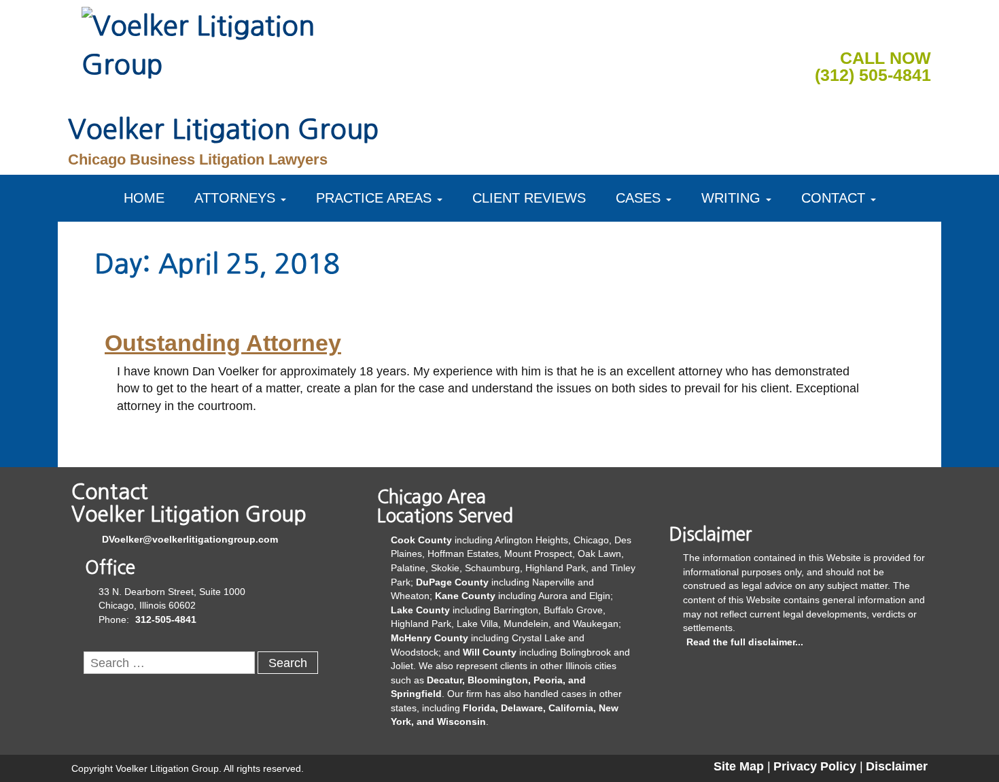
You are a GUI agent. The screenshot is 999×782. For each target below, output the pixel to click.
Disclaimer (897, 766)
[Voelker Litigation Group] (204, 43)
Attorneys (234, 197)
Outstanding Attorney (223, 343)
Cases (638, 197)
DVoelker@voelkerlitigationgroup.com (190, 539)
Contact (833, 197)
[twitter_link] (920, 30)
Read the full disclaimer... (744, 641)
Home (144, 197)
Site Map (739, 766)
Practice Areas (374, 197)
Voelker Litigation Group (223, 129)
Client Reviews (529, 197)
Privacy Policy (814, 766)
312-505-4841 (165, 619)
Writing (730, 197)
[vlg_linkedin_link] (888, 30)
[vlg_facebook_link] (856, 30)
